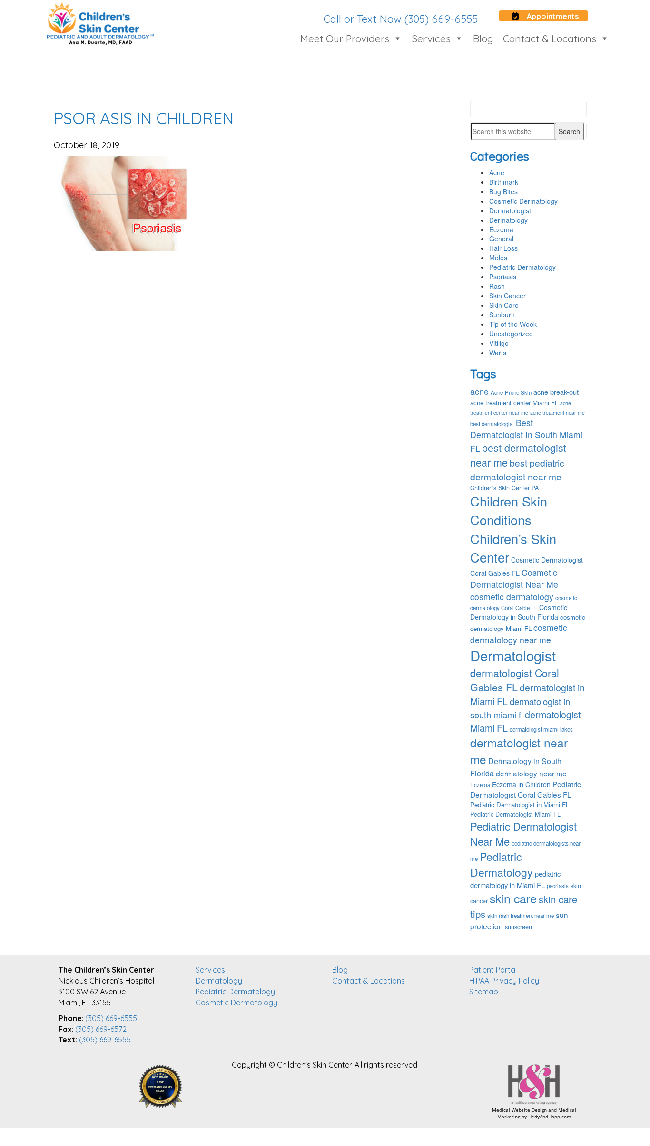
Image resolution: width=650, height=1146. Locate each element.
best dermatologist (492, 424)
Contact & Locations (549, 38)
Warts (497, 352)
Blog (483, 38)
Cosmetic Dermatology (523, 201)
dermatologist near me (519, 750)
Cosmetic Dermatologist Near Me (514, 578)
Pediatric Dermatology (522, 267)
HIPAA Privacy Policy (504, 980)
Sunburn (502, 314)
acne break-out (556, 392)
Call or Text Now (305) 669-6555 (401, 19)
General (501, 238)
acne (479, 391)
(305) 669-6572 (101, 1029)
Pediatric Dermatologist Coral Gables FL (525, 789)
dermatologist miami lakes (541, 729)
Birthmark (503, 182)
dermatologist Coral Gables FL (514, 680)
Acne (496, 172)
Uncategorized (511, 333)
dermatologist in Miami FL (527, 694)
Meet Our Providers (344, 38)
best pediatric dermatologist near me (517, 469)
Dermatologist (510, 210)
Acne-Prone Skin (511, 392)
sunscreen (518, 927)
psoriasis (558, 885)
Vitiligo (499, 343)
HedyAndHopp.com (549, 1116)
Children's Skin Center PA (504, 488)
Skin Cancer (507, 295)
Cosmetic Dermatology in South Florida (518, 611)
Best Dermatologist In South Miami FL (526, 435)
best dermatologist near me (518, 454)
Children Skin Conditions (508, 510)
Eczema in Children (521, 784)
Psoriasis (502, 276)
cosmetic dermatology (511, 596)
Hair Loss (503, 248)
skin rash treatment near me (520, 915)
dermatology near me (531, 773)
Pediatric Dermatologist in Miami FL (519, 804)
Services (431, 38)
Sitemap (483, 991)
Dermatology (508, 220)
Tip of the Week (513, 324)
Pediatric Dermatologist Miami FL (515, 814)
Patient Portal (493, 969)
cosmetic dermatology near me (518, 633)
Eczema (501, 229)
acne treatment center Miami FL (514, 402)
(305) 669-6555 (111, 1018)
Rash (497, 286)
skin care (513, 898)
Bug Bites (503, 191)
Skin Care (504, 305)
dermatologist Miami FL (525, 721)
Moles (498, 257)
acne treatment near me (557, 412)
